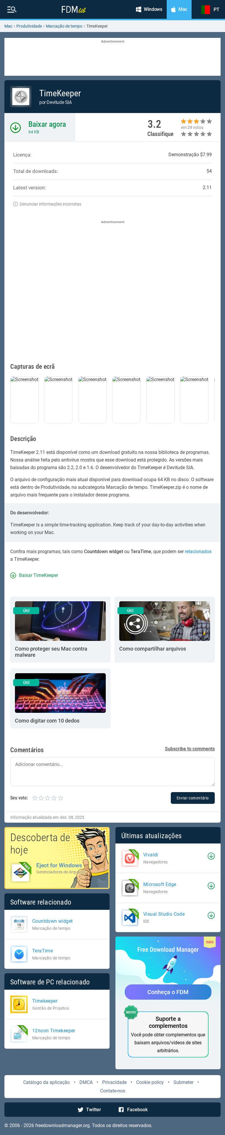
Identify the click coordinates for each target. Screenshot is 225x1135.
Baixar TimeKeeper (38, 575)
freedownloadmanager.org (62, 1125)
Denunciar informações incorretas (50, 204)
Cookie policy (150, 1082)
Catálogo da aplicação (46, 1082)
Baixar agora (47, 124)
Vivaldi (150, 855)
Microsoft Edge (159, 884)
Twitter (93, 1109)
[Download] (211, 856)
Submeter (183, 1082)
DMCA (86, 1082)
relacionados (198, 551)
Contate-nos (112, 1091)
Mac (8, 26)
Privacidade (114, 1082)
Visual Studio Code (164, 914)
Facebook (137, 1109)
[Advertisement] (112, 57)
